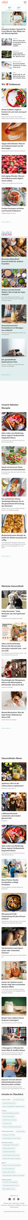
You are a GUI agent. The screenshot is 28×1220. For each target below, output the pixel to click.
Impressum (4, 1205)
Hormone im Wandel (7, 687)
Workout (15, 38)
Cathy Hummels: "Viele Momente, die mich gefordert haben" (13, 613)
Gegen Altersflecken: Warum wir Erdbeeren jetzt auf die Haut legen (13, 146)
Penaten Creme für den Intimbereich (11, 1165)
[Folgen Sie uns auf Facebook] (9, 1199)
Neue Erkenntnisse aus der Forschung (12, 1022)
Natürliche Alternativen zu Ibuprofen (11, 1158)
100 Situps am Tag (7, 1123)
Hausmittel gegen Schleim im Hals (11, 1155)
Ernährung (16, 51)
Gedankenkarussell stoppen (9, 719)
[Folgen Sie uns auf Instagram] (14, 1199)
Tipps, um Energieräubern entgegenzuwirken (13, 1106)
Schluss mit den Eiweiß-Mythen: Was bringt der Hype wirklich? (13, 292)
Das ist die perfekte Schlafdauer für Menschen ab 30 (19, 65)
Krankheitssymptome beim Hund (10, 1185)
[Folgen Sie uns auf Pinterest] (18, 1199)
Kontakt (22, 1203)
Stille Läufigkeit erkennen (9, 1189)
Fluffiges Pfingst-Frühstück (9, 213)
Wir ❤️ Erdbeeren (11, 84)
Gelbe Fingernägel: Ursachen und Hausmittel (13, 1175)
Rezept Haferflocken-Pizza (9, 1103)
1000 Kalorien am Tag (18, 1099)
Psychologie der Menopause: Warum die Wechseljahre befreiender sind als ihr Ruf (13, 682)
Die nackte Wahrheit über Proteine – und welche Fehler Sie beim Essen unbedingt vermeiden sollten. (13, 298)
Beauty (4, 1163)
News (3, 27)
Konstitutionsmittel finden (9, 1151)
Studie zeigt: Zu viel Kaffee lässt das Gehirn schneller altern (19, 76)
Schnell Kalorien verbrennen (9, 1120)
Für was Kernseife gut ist (8, 1168)
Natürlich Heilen (7, 1142)
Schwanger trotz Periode (9, 1134)
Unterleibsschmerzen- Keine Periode (11, 1138)
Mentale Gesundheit (12, 586)
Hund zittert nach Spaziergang (10, 1182)
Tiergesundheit (7, 1179)
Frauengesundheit (8, 1131)
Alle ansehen (6, 222)
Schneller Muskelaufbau (8, 1116)
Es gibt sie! (4, 820)
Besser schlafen (17, 61)
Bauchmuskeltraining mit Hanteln (11, 1113)
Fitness (4, 1111)
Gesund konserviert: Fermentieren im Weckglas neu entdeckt (12, 328)
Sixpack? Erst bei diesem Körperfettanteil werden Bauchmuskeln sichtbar (12, 1082)
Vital (5, 2)
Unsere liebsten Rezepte (10, 406)
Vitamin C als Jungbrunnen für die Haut (12, 183)
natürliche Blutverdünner (9, 1148)
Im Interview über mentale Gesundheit (12, 618)
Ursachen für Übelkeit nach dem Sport (12, 1126)
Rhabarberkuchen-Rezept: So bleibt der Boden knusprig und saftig (14, 537)
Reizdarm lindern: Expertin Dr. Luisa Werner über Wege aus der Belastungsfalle (14, 31)
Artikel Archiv (15, 1203)
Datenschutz (11, 1205)
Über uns (24, 1205)
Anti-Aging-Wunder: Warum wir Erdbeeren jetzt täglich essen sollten (13, 178)
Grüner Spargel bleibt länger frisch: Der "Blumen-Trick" (19, 54)
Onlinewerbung (14, 1207)
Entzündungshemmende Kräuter (10, 1144)
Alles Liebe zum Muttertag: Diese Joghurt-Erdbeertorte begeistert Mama (13, 435)
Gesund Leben (6, 1099)
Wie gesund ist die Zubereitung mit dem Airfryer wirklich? (14, 916)
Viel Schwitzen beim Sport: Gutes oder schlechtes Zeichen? (12, 950)
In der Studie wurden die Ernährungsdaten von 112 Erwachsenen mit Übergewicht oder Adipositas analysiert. (13, 991)
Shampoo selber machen (9, 1172)
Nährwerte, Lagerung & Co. (9, 788)
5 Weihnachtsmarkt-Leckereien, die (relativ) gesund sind (11, 815)
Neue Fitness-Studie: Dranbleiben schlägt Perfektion (10, 882)
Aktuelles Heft (7, 1203)
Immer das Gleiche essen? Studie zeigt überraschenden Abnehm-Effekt (13, 984)
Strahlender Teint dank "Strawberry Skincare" (13, 151)
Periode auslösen (20, 1131)
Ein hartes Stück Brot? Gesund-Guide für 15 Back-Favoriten (12, 261)
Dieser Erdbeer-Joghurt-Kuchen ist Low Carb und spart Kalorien (14, 112)
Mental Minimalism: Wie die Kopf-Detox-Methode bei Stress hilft (13, 714)
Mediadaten (18, 1205)
